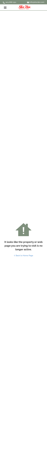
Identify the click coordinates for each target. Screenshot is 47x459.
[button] (5, 7)
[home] (24, 7)
